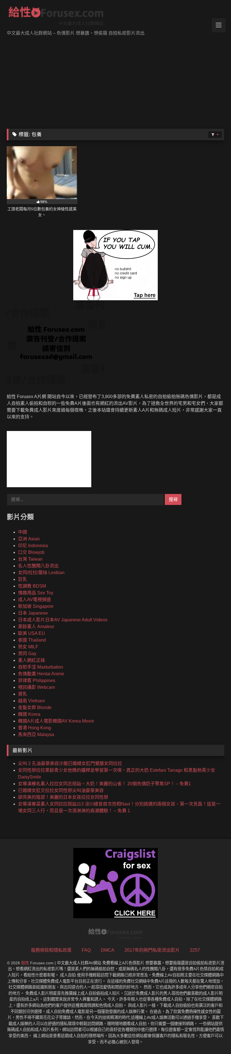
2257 (195, 950)
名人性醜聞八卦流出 (38, 565)
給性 (25, 963)
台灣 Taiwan (30, 559)
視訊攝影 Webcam (36, 687)
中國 (22, 532)
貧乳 (22, 694)
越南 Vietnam (31, 700)
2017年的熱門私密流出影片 (152, 950)
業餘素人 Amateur (36, 626)
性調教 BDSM (32, 586)
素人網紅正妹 (31, 660)
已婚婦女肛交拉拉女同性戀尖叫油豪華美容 (61, 790)
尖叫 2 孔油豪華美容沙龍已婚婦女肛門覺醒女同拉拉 (70, 763)
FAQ (86, 950)
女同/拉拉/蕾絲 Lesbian (41, 572)
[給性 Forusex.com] (115, 17)
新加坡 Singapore (36, 606)
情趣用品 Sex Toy (35, 592)
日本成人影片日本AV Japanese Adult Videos (62, 619)
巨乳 (22, 579)
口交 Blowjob (31, 552)
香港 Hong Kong (34, 727)
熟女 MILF (28, 646)
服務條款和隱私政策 (51, 950)
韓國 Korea (29, 714)
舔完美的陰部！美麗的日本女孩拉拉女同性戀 (63, 797)
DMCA (107, 950)
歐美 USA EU (31, 633)
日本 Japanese (33, 613)
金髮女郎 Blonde (35, 707)
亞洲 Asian (29, 538)
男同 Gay (27, 653)
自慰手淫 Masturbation (40, 667)
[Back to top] (213, 1037)
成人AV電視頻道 (34, 599)
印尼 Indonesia (33, 545)
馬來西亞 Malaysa (36, 734)
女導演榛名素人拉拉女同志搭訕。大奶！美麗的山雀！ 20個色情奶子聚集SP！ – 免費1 (104, 783)
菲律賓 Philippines (36, 680)
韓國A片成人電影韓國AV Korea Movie (56, 721)
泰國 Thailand (32, 640)
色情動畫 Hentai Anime (41, 673)
